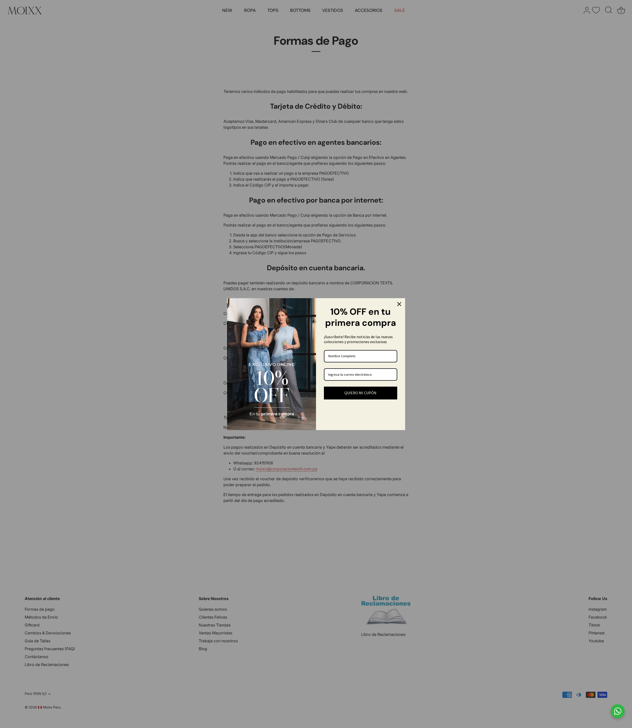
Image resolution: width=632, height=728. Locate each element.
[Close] (399, 304)
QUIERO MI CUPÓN (360, 392)
